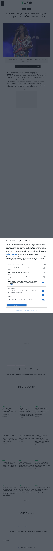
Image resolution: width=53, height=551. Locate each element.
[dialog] (26, 275)
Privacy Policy (34, 310)
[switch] (43, 268)
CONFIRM (16, 305)
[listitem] (26, 264)
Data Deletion (19, 310)
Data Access (26, 310)
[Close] (50, 241)
